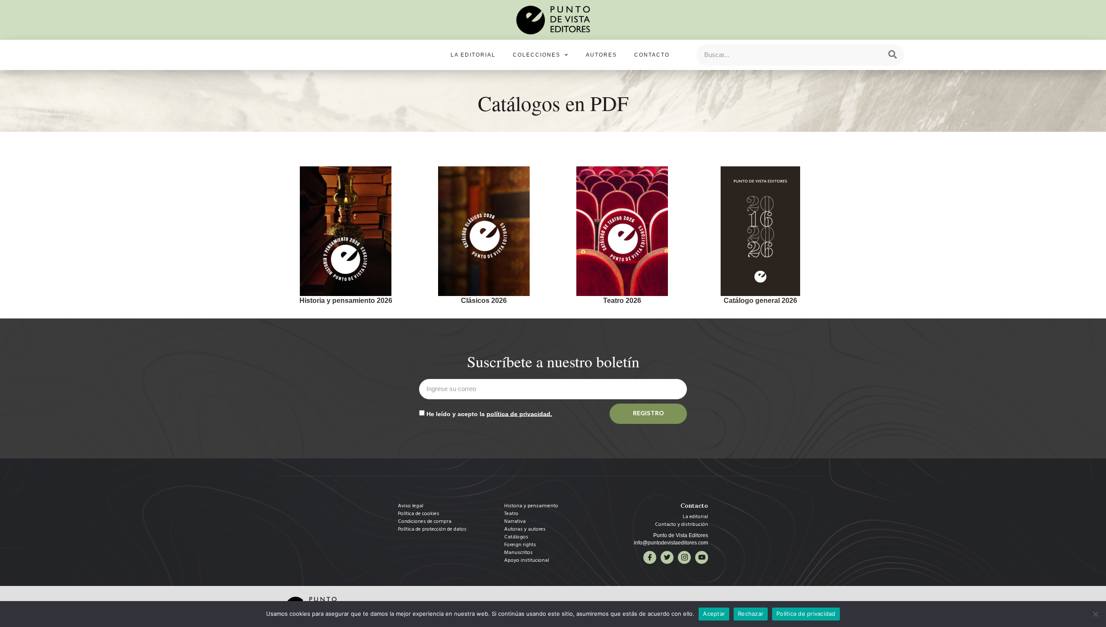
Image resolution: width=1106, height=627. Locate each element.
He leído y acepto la (489, 413)
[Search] (892, 55)
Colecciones (536, 55)
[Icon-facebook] (649, 557)
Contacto (652, 55)
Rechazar (750, 613)
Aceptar (714, 613)
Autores (601, 55)
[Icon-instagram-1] (684, 557)
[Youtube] (701, 557)
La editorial (473, 55)
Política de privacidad (806, 613)
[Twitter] (667, 557)
